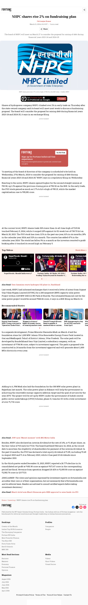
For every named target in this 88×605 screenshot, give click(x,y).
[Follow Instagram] (84, 507)
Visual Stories (50, 564)
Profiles (48, 522)
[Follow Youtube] (80, 507)
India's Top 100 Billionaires (12, 529)
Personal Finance (8, 567)
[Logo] (6, 9)
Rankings (6, 522)
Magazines (6, 575)
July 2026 (5, 582)
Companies (49, 526)
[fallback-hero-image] (11, 314)
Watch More (80, 250)
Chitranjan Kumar (44, 21)
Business (5, 558)
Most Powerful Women (10, 538)
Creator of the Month (10, 526)
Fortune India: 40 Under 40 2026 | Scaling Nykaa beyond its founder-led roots (51, 275)
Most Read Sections (10, 554)
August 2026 (6, 579)
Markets (5, 561)
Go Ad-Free (61, 153)
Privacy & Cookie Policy (25, 595)
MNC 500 (5, 550)
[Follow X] (77, 507)
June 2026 (5, 585)
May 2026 (5, 588)
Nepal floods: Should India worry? (18, 273)
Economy (5, 564)
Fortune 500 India (8, 535)
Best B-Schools (7, 547)
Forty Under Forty (8, 544)
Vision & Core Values (54, 595)
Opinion (5, 570)
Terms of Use (40, 595)
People (48, 529)
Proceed (62, 99)
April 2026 (6, 591)
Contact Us (68, 595)
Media (48, 554)
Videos (47, 558)
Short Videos (50, 561)
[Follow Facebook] (73, 507)
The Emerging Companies (12, 532)
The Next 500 (7, 541)
